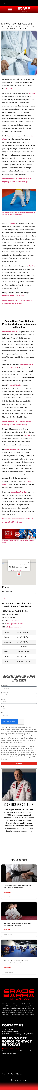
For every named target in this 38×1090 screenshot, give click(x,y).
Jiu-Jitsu (9, 89)
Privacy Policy (6, 1074)
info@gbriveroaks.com (15, 624)
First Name (4, 685)
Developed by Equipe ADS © (21, 1081)
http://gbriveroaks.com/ (14, 627)
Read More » (7, 892)
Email (3, 706)
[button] (19, 573)
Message (4, 713)
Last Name (4, 692)
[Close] (28, 562)
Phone (3, 699)
